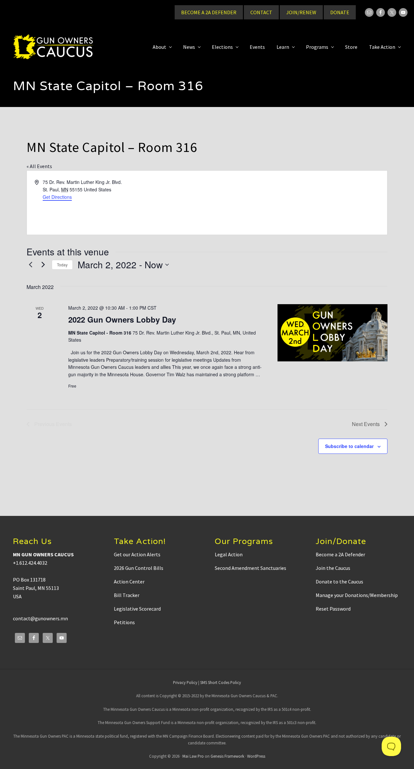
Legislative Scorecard (137, 608)
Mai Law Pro (193, 756)
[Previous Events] (30, 265)
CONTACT (261, 12)
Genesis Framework (227, 756)
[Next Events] (43, 265)
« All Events (39, 166)
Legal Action (229, 554)
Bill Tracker (126, 595)
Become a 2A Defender (340, 554)
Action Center (129, 581)
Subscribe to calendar (349, 446)
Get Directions (57, 197)
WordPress (256, 756)
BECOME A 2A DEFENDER (208, 12)
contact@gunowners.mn (40, 618)
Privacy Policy (185, 682)
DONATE (339, 12)
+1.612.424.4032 (30, 563)
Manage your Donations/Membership (357, 595)
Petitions (124, 622)
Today (62, 264)
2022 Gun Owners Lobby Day (122, 319)
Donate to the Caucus (339, 581)
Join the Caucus (333, 568)
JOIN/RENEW (301, 12)
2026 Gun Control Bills (138, 568)
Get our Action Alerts (137, 554)
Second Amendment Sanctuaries (250, 568)
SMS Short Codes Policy (220, 682)
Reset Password (333, 608)
